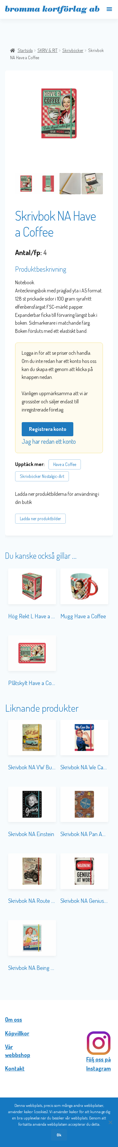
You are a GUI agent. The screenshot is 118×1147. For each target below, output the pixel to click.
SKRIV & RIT (47, 50)
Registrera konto (47, 429)
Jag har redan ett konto (49, 441)
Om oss (13, 1019)
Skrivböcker (72, 50)
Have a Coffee (64, 464)
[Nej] (110, 1122)
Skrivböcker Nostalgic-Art (42, 476)
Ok (59, 1134)
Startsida (25, 50)
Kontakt (15, 1068)
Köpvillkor (17, 1033)
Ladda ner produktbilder (40, 518)
